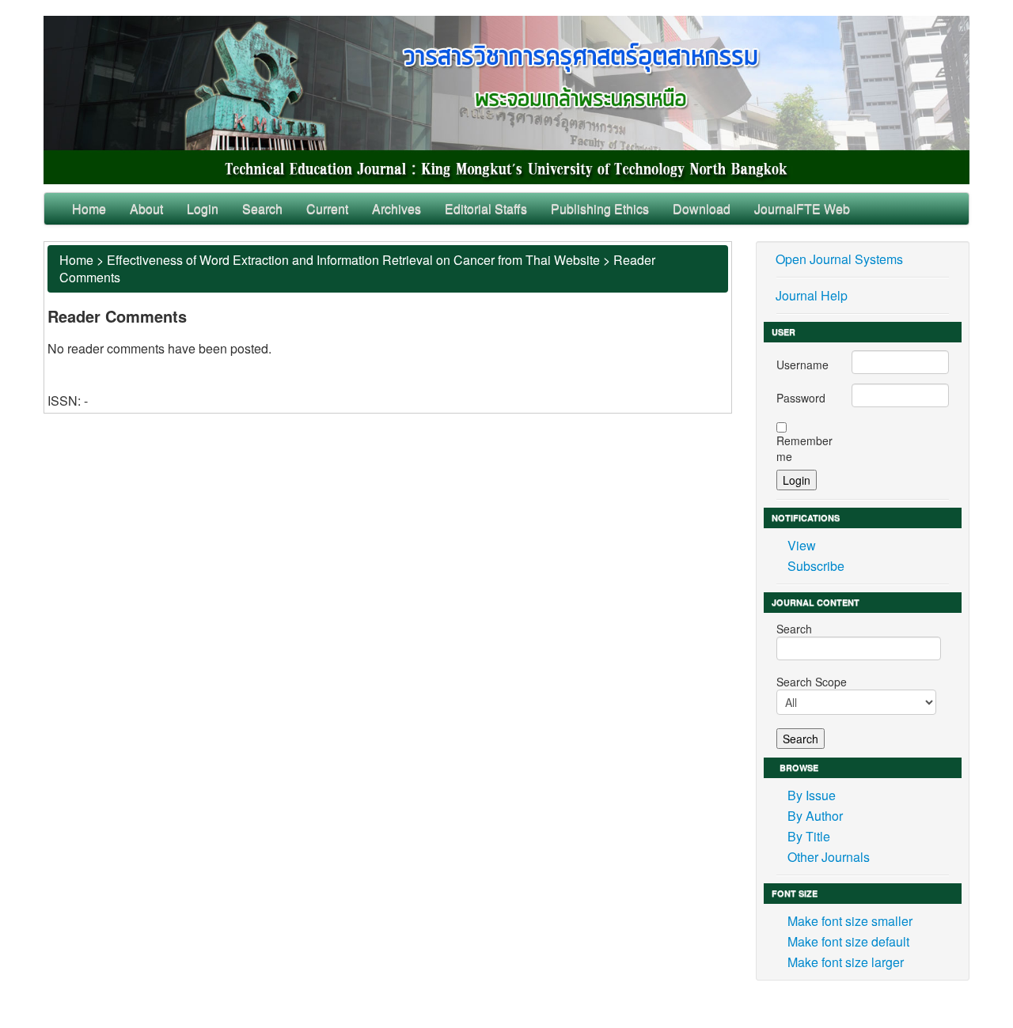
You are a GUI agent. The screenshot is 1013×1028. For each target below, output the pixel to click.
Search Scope (811, 682)
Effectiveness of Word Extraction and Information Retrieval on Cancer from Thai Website (353, 260)
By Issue (811, 795)
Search (262, 208)
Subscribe (815, 566)
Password (800, 398)
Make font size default (848, 941)
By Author (815, 816)
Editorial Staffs (486, 208)
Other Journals (828, 857)
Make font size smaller (849, 921)
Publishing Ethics (600, 208)
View (801, 545)
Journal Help (812, 295)
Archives (396, 208)
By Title (808, 836)
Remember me (804, 448)
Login (202, 208)
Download (701, 208)
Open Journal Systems (839, 259)
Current (327, 208)
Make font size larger (845, 962)
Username (802, 364)
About (146, 208)
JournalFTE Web (802, 208)
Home (89, 208)
